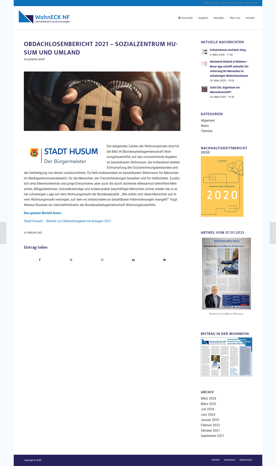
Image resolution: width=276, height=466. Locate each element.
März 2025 (208, 404)
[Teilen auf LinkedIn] (133, 259)
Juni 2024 (208, 415)
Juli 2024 (207, 409)
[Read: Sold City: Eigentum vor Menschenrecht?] (204, 89)
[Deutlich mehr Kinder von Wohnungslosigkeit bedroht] (3, 233)
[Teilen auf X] (71, 259)
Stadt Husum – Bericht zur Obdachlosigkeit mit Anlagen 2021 (68, 221)
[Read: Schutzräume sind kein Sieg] (204, 51)
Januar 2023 (210, 420)
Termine (206, 131)
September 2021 (212, 436)
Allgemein (30, 59)
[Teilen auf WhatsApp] (102, 259)
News (41, 59)
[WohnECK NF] (44, 18)
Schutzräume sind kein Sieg (228, 50)
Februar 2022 (210, 425)
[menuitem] (185, 18)
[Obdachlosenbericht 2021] (102, 101)
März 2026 (208, 398)
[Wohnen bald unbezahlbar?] (273, 233)
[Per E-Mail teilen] (164, 259)
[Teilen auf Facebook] (39, 259)
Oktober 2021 (210, 430)
